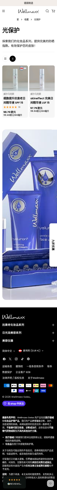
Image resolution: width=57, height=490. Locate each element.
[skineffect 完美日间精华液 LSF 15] (42, 78)
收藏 (26, 19)
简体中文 (7, 351)
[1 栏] (5, 59)
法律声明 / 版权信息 (13, 378)
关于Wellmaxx (36, 378)
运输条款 (7, 366)
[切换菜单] (3, 11)
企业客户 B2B (23, 372)
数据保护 (7, 372)
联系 (49, 366)
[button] (14, 482)
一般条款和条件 (35, 366)
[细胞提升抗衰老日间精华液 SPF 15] (15, 78)
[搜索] (47, 11)
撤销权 (19, 366)
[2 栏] (13, 59)
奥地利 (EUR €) (31, 350)
